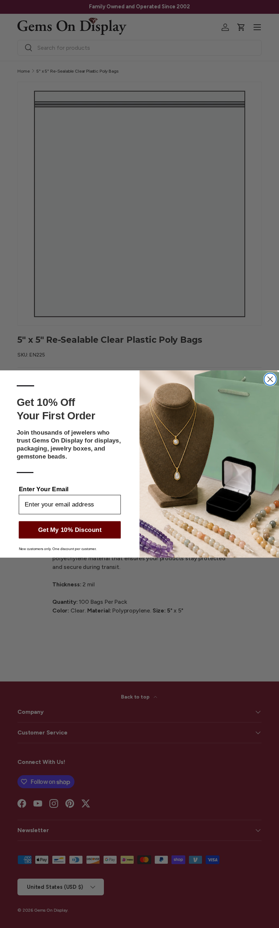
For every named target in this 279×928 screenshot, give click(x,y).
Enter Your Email (44, 488)
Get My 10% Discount (70, 529)
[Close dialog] (270, 379)
